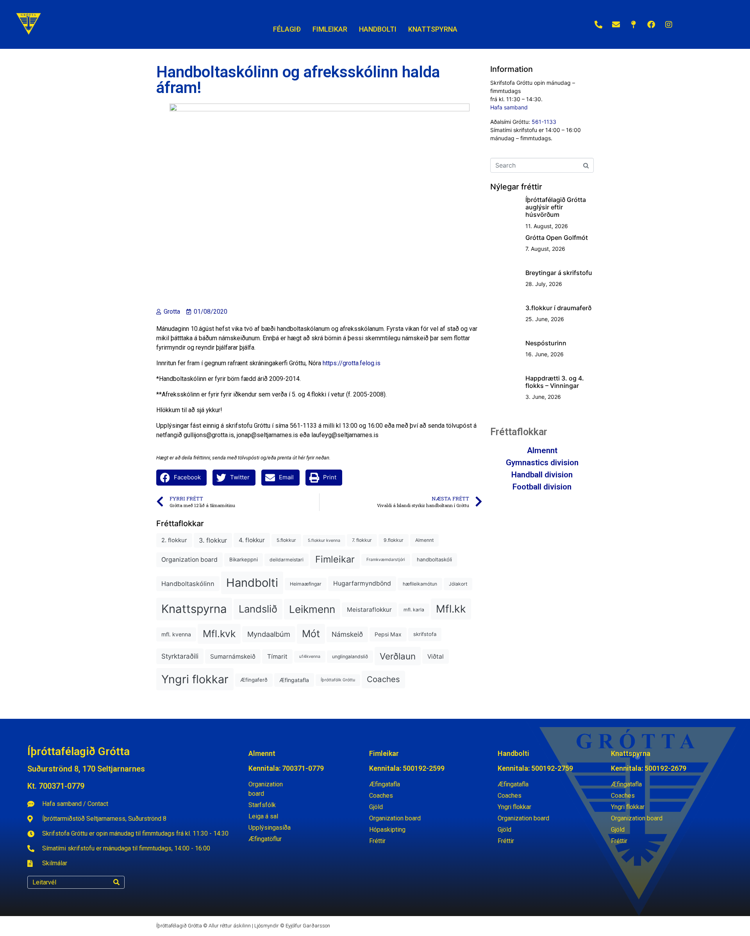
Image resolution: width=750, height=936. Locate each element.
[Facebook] (651, 24)
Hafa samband (509, 107)
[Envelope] (616, 24)
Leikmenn (312, 609)
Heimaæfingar (305, 584)
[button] (181, 478)
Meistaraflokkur (369, 609)
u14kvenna (309, 656)
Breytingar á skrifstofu (558, 273)
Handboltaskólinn (187, 584)
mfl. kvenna (176, 634)
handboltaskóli (434, 559)
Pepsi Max (388, 634)
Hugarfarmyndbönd (362, 583)
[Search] (116, 882)
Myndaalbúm (268, 634)
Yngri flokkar (195, 679)
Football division (541, 486)
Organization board (189, 559)
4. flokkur (252, 540)
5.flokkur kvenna (324, 540)
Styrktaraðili (179, 656)
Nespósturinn (545, 343)
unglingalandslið (350, 656)
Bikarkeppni (243, 559)
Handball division (542, 474)
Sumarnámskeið (232, 656)
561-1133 (544, 121)
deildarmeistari (287, 560)
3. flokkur (213, 540)
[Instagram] (669, 24)
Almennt (424, 540)
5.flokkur (286, 540)
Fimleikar (335, 559)
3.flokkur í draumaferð (558, 308)
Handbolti (252, 582)
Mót (311, 633)
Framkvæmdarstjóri (385, 559)
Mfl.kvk (219, 633)
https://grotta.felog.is (351, 363)
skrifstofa (424, 634)
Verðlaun (398, 656)
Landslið (258, 609)
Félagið (287, 29)
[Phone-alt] (598, 24)
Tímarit (277, 656)
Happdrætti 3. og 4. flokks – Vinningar (554, 381)
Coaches (383, 679)
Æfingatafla (294, 680)
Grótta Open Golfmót (556, 237)
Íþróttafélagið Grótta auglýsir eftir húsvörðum (555, 207)
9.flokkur (394, 540)
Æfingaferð (254, 680)
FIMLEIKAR (329, 29)
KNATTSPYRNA (432, 29)
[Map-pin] (633, 24)
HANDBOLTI (377, 29)
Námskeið (347, 634)
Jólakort (458, 584)
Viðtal (435, 656)
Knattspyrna (194, 609)
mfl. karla (414, 610)
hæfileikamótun (420, 584)
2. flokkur (174, 540)
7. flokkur (362, 540)
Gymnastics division (542, 462)
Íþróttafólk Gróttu (338, 679)
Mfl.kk (451, 608)
